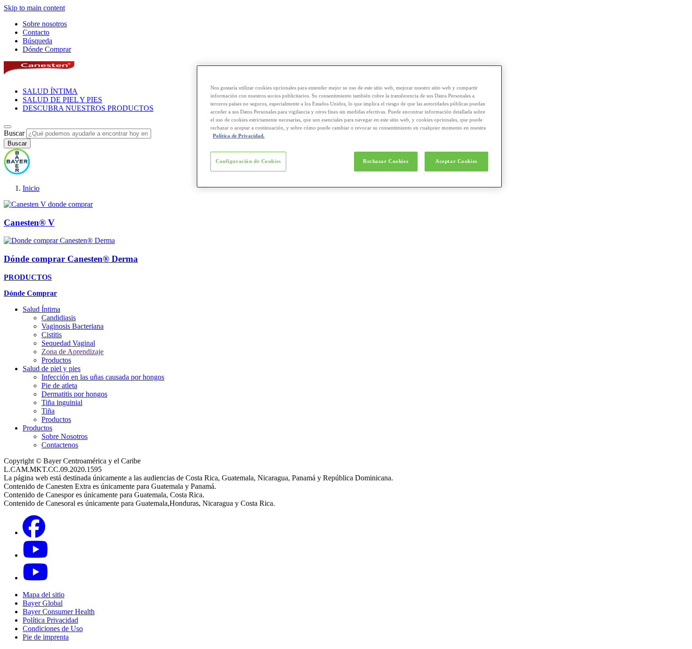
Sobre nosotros (45, 24)
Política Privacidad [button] (50, 620)
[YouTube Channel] (35, 578)
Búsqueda (37, 41)
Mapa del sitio (43, 595)
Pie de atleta (59, 385)
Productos (56, 360)
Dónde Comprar (47, 49)
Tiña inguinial (61, 402)
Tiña (48, 411)
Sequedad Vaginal (68, 343)
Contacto (36, 32)
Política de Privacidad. (239, 135)
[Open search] (7, 126)
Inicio (31, 188)
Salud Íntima (41, 309)
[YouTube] (35, 555)
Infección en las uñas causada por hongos (102, 377)
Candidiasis (58, 318)
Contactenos (59, 445)
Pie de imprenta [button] (46, 637)
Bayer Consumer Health (59, 612)
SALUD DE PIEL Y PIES (62, 100)
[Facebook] (34, 532)
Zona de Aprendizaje (72, 352)
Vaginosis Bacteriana (72, 326)
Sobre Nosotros (64, 436)
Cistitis (51, 335)
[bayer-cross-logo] (17, 172)
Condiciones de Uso (53, 629)
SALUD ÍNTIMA (50, 91)
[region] (349, 126)
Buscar (14, 133)
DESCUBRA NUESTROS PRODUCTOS (88, 108)
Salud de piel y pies (51, 369)
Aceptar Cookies (456, 161)
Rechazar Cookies (385, 161)
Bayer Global (43, 603)
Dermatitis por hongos (74, 394)
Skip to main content (34, 8)
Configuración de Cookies (248, 161)
